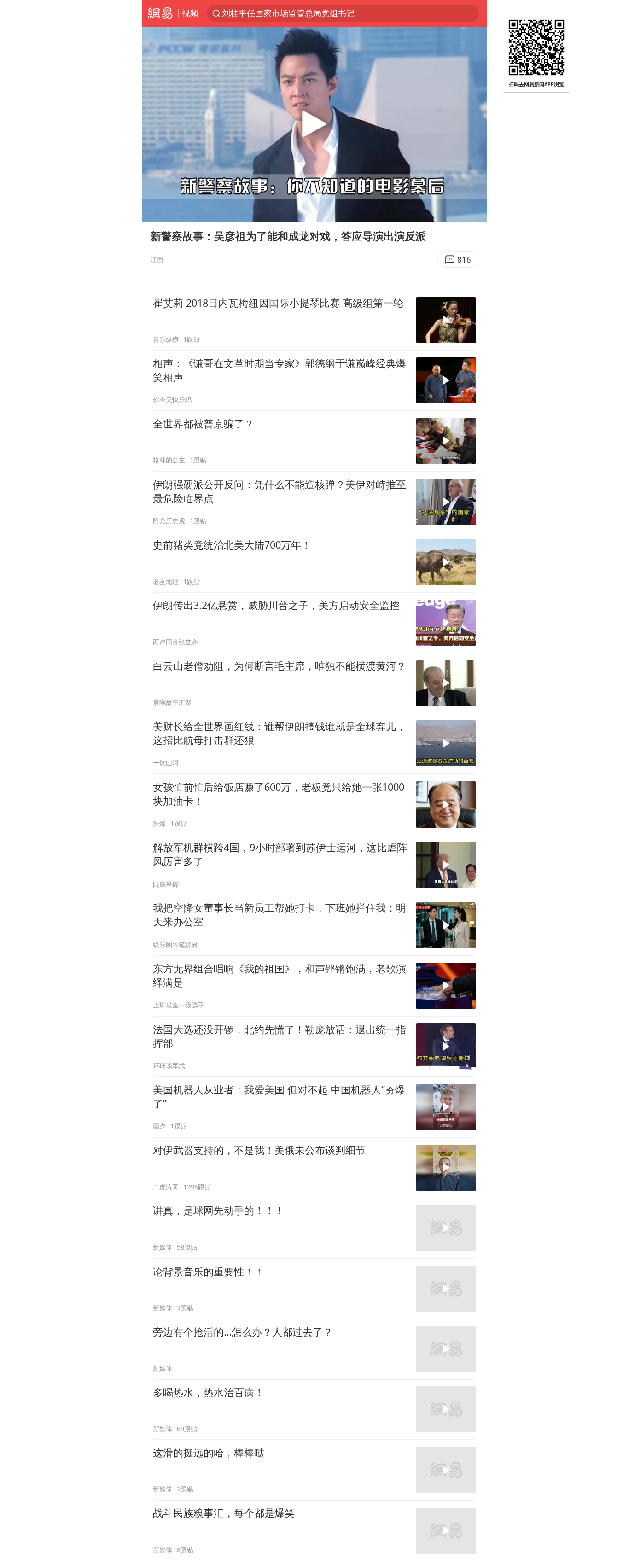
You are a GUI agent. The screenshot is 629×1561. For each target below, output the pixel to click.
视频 (190, 12)
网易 (160, 13)
